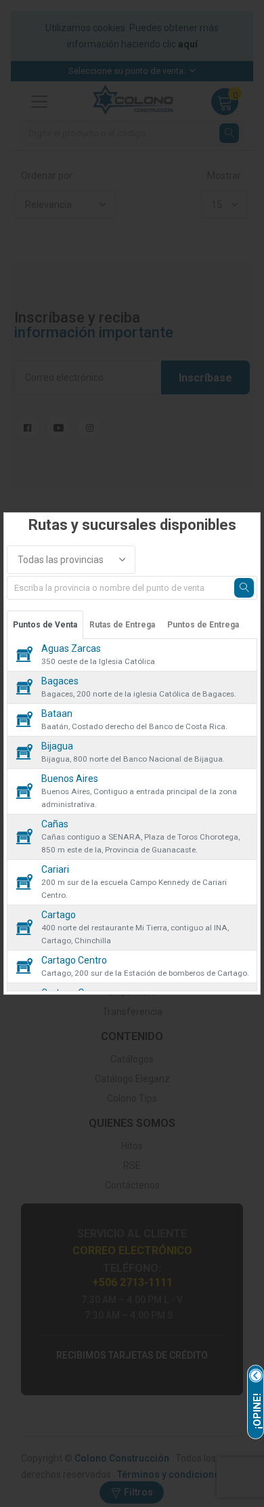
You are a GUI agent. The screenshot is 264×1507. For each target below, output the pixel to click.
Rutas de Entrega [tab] (122, 624)
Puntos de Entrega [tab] (203, 624)
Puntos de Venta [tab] (45, 624)
